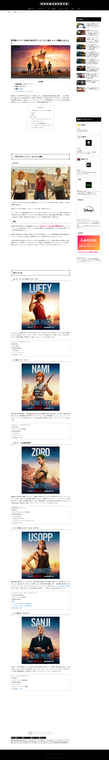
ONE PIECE (19, 740)
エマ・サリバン (46, 740)
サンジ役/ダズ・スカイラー (38, 127)
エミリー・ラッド (54, 740)
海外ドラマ (43, 737)
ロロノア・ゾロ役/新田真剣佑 (38, 123)
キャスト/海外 (36, 737)
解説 (33, 114)
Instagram (15, 354)
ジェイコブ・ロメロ (65, 740)
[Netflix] (21, 88)
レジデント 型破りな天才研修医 (21, 603)
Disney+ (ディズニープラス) (83, 219)
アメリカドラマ (28, 740)
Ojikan (14, 740)
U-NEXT (79, 148)
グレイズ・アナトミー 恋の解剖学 (22, 605)
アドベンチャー (27, 737)
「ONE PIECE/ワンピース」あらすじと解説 (40, 110)
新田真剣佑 (65, 742)
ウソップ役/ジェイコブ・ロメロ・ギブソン (42, 125)
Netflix (14, 737)
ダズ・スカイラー (30, 742)
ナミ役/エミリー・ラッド (37, 121)
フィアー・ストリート (59, 415)
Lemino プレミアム (81, 257)
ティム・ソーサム (39, 742)
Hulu (78, 190)
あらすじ (34, 112)
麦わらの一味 (33, 116)
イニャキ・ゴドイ (36, 740)
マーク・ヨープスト (49, 742)
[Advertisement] (40, 27)
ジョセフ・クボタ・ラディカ (18, 742)
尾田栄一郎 (58, 742)
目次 (38, 107)
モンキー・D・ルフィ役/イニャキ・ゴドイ (41, 119)
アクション (20, 737)
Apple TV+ (79, 169)
